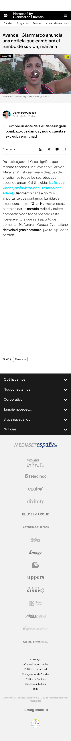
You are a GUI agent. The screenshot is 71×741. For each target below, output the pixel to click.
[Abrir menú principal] (65, 15)
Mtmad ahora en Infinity (58, 23)
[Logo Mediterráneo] (35, 641)
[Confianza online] (35, 727)
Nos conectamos (17, 389)
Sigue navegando (17, 419)
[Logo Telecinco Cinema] (35, 590)
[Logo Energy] (35, 552)
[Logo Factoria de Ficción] (35, 527)
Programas (23, 23)
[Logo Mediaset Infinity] (35, 463)
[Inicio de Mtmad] (6, 15)
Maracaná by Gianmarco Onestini (28, 15)
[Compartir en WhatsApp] (41, 149)
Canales (8, 23)
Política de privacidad (35, 669)
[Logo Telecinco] (35, 476)
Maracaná (20, 359)
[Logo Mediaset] (35, 447)
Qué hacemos (14, 379)
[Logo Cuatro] (35, 488)
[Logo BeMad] (35, 565)
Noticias (10, 429)
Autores (37, 23)
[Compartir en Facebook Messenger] (57, 149)
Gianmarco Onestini (24, 112)
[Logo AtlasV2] (35, 616)
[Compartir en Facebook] (65, 149)
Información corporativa (35, 664)
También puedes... (18, 409)
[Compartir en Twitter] (49, 149)
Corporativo (13, 399)
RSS (35, 689)
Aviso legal (35, 659)
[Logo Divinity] (35, 501)
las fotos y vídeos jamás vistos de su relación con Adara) (34, 187)
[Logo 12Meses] (35, 603)
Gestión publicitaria (35, 684)
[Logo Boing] (35, 539)
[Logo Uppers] (35, 578)
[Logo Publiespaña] (35, 628)
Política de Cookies (35, 679)
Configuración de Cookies (35, 674)
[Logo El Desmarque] (35, 514)
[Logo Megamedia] (37, 710)
